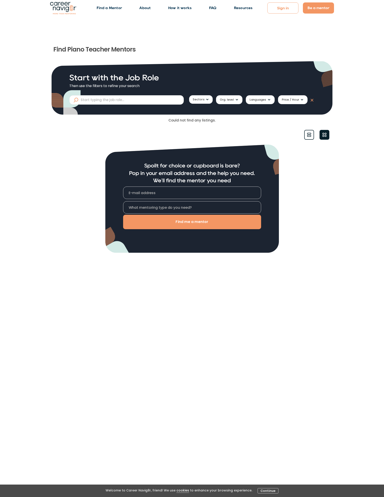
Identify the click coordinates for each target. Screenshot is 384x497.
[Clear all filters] (311, 100)
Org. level (227, 99)
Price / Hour (290, 99)
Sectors (198, 99)
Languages (258, 99)
